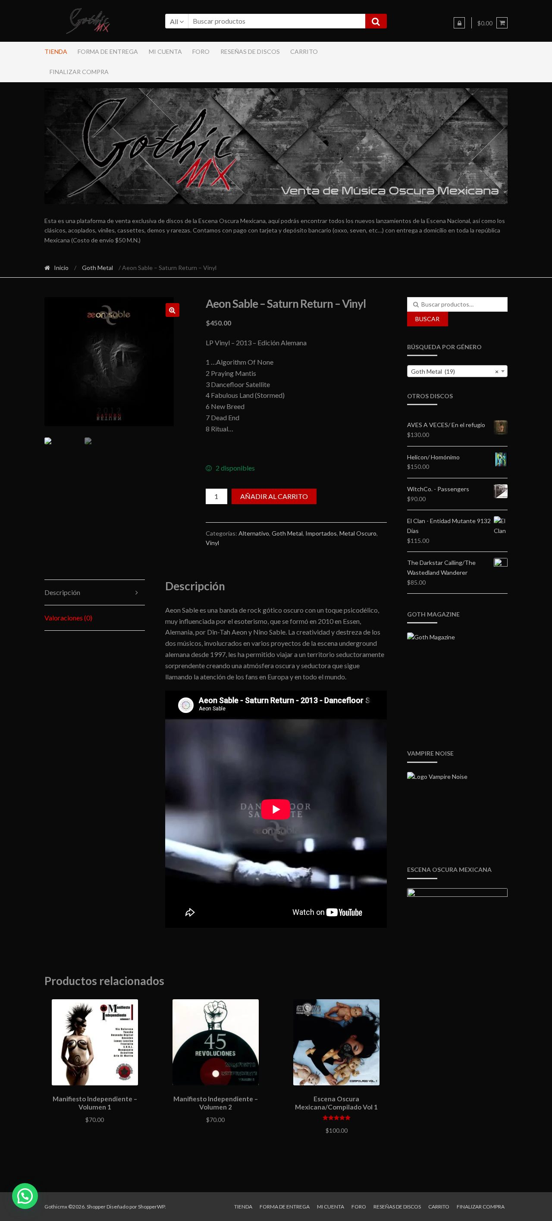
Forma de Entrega (108, 51)
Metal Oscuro (357, 533)
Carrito (304, 51)
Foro (201, 51)
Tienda (55, 51)
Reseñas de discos (250, 51)
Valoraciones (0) (68, 618)
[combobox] (457, 371)
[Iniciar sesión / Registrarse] (459, 22)
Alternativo (253, 533)
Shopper (96, 1206)
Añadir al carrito (274, 496)
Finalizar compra (79, 71)
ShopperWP (151, 1206)
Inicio (61, 267)
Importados (321, 533)
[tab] (94, 592)
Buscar (427, 318)
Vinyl (212, 542)
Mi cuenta (165, 51)
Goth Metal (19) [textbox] (455, 371)
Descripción (62, 592)
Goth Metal (97, 267)
